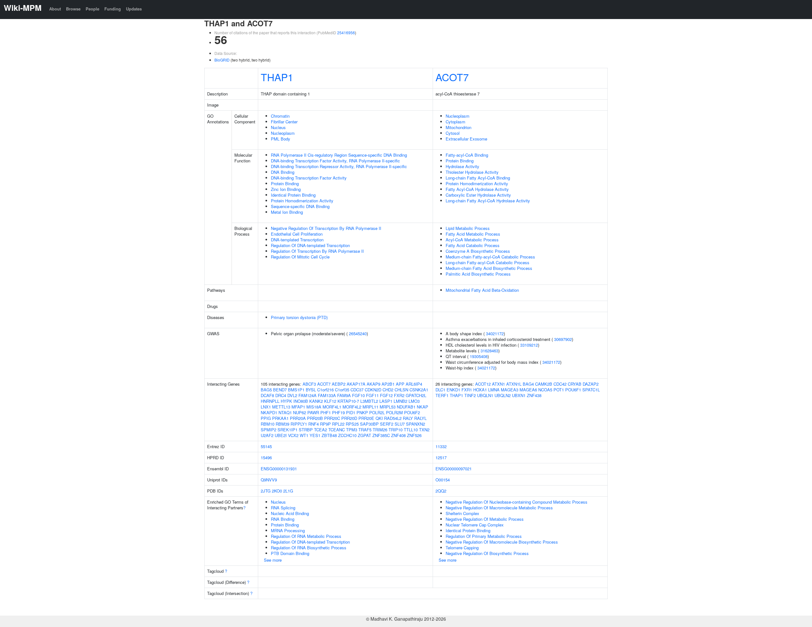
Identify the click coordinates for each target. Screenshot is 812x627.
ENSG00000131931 (279, 469)
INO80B (300, 401)
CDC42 (559, 384)
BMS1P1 (296, 390)
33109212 (529, 345)
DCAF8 (267, 395)
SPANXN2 (415, 424)
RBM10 (267, 424)
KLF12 (330, 401)
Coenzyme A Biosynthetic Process (478, 251)
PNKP (362, 412)
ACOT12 (483, 384)
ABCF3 (309, 384)
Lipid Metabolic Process (468, 228)
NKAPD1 (269, 412)
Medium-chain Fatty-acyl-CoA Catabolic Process (490, 257)
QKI (379, 418)
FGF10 (358, 395)
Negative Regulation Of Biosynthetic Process (487, 553)
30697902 (563, 339)
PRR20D (349, 418)
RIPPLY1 (299, 424)
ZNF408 (398, 435)
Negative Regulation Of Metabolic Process (485, 519)
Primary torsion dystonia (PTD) (299, 317)
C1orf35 (342, 390)
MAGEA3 (509, 390)
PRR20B (315, 418)
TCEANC (336, 430)
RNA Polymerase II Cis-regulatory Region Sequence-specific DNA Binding (339, 155)
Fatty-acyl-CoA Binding (467, 155)
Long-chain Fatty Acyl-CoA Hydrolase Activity (488, 201)
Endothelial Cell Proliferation (297, 234)
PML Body (280, 139)
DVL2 (292, 395)
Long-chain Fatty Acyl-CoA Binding (478, 178)
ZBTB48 (329, 435)
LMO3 (414, 401)
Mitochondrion (458, 127)
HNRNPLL (270, 401)
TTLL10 (411, 430)
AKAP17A (356, 384)
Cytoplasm (455, 122)
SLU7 (400, 424)
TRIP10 (396, 430)
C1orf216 (325, 390)
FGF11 (372, 395)
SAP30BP (369, 424)
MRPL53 (388, 407)
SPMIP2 (268, 430)
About (55, 9)
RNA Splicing (283, 508)
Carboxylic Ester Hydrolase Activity (478, 195)
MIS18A (313, 407)
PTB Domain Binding (290, 553)
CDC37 (356, 390)
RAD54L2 (393, 418)
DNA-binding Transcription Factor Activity (309, 178)
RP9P (325, 424)
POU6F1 (573, 390)
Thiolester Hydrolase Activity (472, 172)
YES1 (315, 435)
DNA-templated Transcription (297, 240)
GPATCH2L (416, 395)
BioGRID (222, 59)
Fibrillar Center (284, 122)
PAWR (313, 412)
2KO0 (277, 491)
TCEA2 (320, 430)
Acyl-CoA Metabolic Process (472, 240)
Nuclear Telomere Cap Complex (475, 525)
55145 (266, 446)
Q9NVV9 (269, 480)
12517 (441, 457)
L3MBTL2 (369, 401)
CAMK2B (543, 384)
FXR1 (467, 390)
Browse (73, 9)
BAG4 (528, 384)
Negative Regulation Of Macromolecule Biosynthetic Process (502, 542)
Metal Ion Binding (287, 212)
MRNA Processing (288, 530)
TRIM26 (380, 430)
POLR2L (377, 412)
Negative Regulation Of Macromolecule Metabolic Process (499, 508)
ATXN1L (513, 384)
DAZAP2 (591, 384)
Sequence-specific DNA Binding (300, 206)
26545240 (358, 333)
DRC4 (280, 395)
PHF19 (338, 412)
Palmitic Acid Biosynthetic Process (478, 274)
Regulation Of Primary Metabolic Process (484, 536)
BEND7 (280, 390)
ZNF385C (381, 435)
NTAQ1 (285, 412)
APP (400, 384)
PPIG (266, 418)
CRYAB (574, 384)
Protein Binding (285, 183)
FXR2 (399, 395)
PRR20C (332, 418)
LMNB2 (400, 401)
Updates (134, 9)
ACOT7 (452, 76)
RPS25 (352, 424)
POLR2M (394, 412)
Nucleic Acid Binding (290, 513)
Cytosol (453, 133)
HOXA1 (480, 390)
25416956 (346, 32)
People (92, 9)
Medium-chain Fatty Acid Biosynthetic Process (489, 268)
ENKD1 (453, 390)
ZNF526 (414, 435)
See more (273, 560)
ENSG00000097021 (453, 469)
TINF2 (470, 395)
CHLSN (401, 390)
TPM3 (351, 430)
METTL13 (281, 407)
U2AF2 (267, 435)
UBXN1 (519, 395)
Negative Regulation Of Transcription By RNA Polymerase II (326, 228)
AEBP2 (338, 384)
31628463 (489, 351)
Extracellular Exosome (466, 139)
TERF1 (442, 395)
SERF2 (386, 424)
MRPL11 (370, 407)
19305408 (479, 356)
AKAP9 (373, 384)
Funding (112, 9)
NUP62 (299, 412)
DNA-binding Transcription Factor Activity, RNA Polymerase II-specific (335, 161)
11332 (441, 446)
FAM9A (344, 395)
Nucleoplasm (283, 133)
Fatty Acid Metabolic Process (473, 234)
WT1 (304, 435)
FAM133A (327, 395)
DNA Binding (282, 172)
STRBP (306, 430)
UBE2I (281, 435)
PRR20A (298, 418)
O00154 (442, 480)
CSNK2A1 (418, 390)
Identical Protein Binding (293, 195)
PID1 (350, 412)
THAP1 (277, 76)
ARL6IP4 (414, 384)
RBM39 (282, 424)
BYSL (311, 390)
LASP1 (385, 401)
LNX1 (266, 407)
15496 (266, 457)
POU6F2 (412, 412)
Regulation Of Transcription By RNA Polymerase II (317, 251)
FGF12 (386, 395)
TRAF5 (364, 430)
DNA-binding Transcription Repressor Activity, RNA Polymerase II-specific (339, 166)
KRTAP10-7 (348, 401)
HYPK (286, 401)
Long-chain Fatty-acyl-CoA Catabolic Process (487, 262)
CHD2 (388, 390)
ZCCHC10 (347, 435)
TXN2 (424, 430)
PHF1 (325, 412)
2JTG (266, 491)
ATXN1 (498, 384)
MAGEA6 (528, 390)
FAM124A (307, 395)
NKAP (422, 407)
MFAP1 (298, 407)
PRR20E (366, 418)
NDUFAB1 (406, 407)
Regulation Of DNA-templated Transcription (310, 245)
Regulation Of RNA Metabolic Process (306, 536)
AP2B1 (388, 384)
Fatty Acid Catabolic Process (473, 245)
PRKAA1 (280, 418)
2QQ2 (440, 491)
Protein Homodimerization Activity (302, 201)
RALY (408, 418)
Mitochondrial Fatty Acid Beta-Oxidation (482, 290)
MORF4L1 (332, 407)
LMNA (494, 390)
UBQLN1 (485, 395)
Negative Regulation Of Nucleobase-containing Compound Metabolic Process (516, 502)
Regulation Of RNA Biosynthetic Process (308, 548)
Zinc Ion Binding (286, 189)
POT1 (558, 390)
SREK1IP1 (288, 430)
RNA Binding (282, 519)
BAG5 (266, 390)
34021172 (495, 333)
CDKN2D (373, 390)
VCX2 (293, 435)
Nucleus (278, 127)
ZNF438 (534, 395)
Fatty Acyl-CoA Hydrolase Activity (477, 189)
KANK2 (316, 401)
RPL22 (338, 424)
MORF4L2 (352, 407)
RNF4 (313, 424)
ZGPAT (364, 435)
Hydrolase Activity (462, 166)
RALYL (420, 418)
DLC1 (440, 390)
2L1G (288, 491)
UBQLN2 (502, 395)
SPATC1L (591, 390)
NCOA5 (545, 390)
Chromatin (280, 116)
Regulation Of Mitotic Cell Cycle (300, 257)
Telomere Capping (462, 548)
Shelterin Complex (462, 513)
